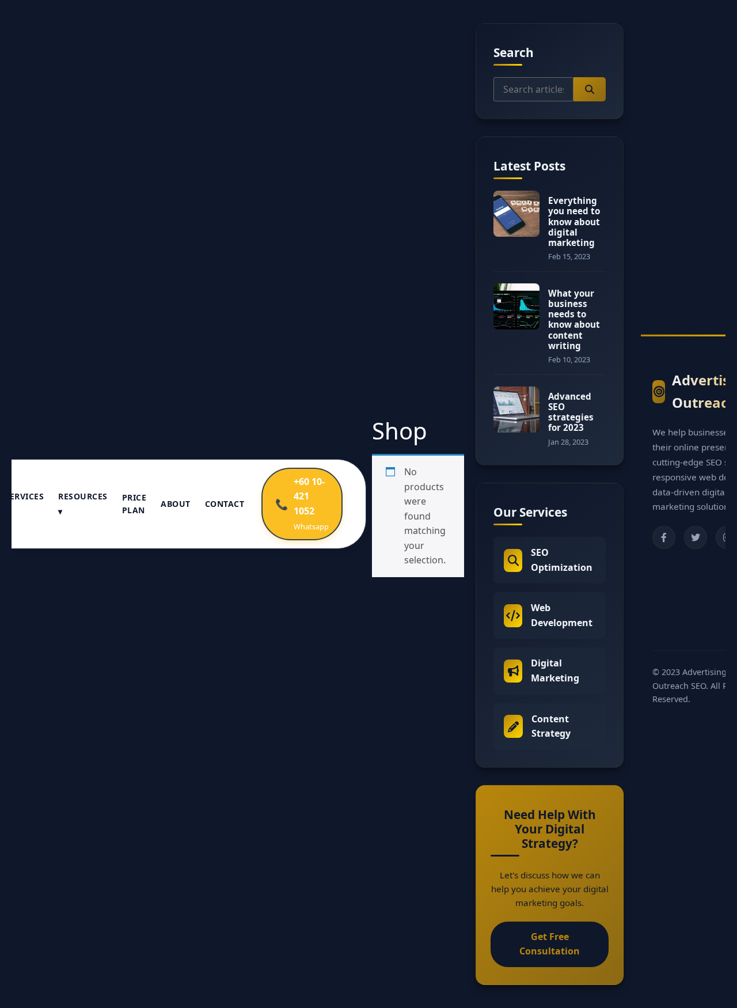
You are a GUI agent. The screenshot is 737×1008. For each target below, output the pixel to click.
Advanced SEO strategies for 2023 (571, 412)
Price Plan (134, 504)
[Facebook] (663, 537)
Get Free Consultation (549, 944)
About (176, 503)
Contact (225, 503)
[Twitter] (695, 537)
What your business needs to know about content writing (574, 319)
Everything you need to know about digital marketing (574, 221)
